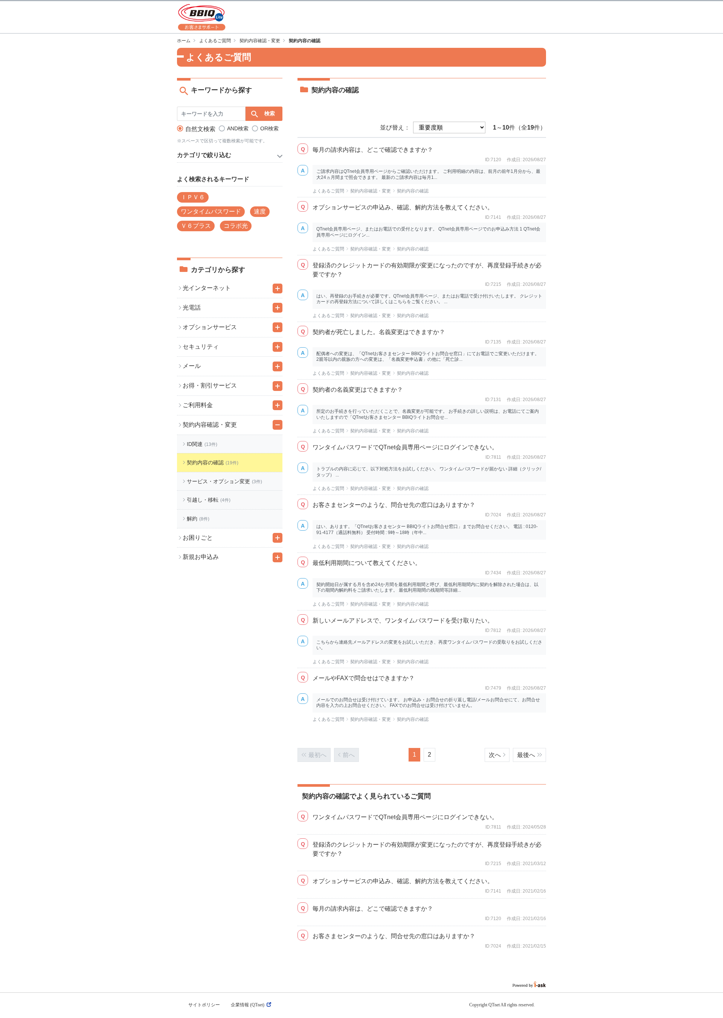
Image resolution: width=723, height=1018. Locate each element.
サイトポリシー (204, 1004)
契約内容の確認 (413, 191)
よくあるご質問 (215, 40)
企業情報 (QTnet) (247, 1004)
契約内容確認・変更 (259, 40)
